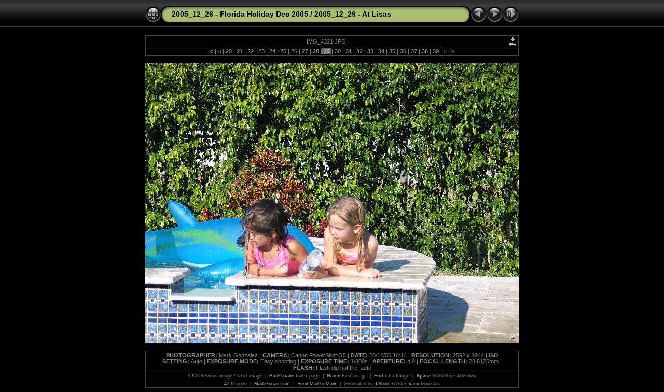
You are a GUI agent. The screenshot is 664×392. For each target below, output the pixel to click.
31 (348, 51)
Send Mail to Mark (317, 383)
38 (425, 51)
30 (337, 51)
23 (261, 51)
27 (305, 51)
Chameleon (417, 383)
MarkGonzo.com (272, 383)
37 (414, 51)
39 (435, 51)
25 (283, 51)
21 (239, 51)
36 (403, 51)
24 (272, 51)
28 (316, 51)
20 (228, 51)
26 (294, 51)
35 (392, 51)
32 (359, 51)
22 (250, 51)
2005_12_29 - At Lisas (352, 14)
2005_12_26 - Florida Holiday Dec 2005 (240, 14)
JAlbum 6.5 (387, 383)
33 (370, 51)
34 (381, 51)
